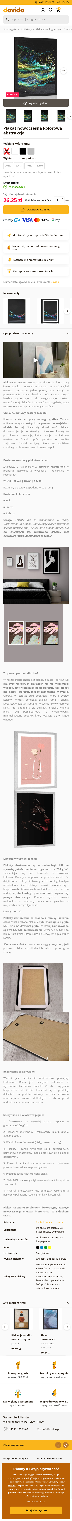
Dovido (55, 281)
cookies (11, 1485)
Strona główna (11, 29)
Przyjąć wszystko (36, 1510)
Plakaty (27, 29)
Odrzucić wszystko (36, 1501)
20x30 (8, 165)
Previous (5, 1326)
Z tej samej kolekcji (14, 1302)
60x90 (40, 165)
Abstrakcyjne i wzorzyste (50, 1222)
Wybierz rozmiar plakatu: (20, 158)
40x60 (29, 165)
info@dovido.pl (50, 1429)
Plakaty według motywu (49, 29)
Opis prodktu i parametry (18, 333)
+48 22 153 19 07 (18, 1429)
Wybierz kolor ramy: (17, 143)
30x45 (19, 165)
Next (63, 70)
